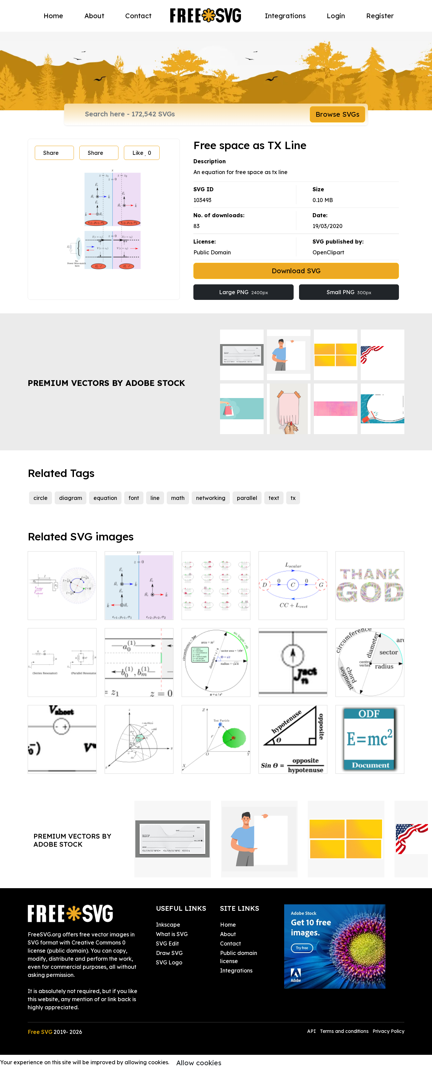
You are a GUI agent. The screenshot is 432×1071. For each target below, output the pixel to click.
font (134, 498)
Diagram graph (132, 687)
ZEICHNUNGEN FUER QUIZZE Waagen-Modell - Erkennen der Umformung (216, 594)
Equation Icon (361, 764)
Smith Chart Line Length (62, 606)
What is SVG (172, 934)
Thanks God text (364, 610)
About (94, 15)
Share (51, 152)
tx (293, 498)
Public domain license (238, 957)
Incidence (125, 610)
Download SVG (296, 270)
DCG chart (279, 610)
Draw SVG (169, 953)
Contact (138, 15)
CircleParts (357, 687)
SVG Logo (169, 962)
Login (336, 15)
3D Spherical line (133, 764)
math (178, 498)
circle (40, 498)
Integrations (285, 15)
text (274, 498)
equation (105, 498)
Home (53, 15)
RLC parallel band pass (62, 683)
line (155, 498)
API (312, 1031)
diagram (70, 498)
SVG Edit (167, 943)
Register (380, 15)
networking (210, 498)
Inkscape (168, 924)
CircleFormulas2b (212, 687)
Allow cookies (198, 1063)
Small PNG (349, 292)
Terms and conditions (344, 1031)
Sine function (283, 764)
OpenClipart (328, 252)
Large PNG (243, 292)
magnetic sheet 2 (57, 764)
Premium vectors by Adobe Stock (106, 383)
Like (141, 152)
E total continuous (212, 764)
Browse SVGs (337, 114)
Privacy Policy (388, 1031)
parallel (247, 498)
